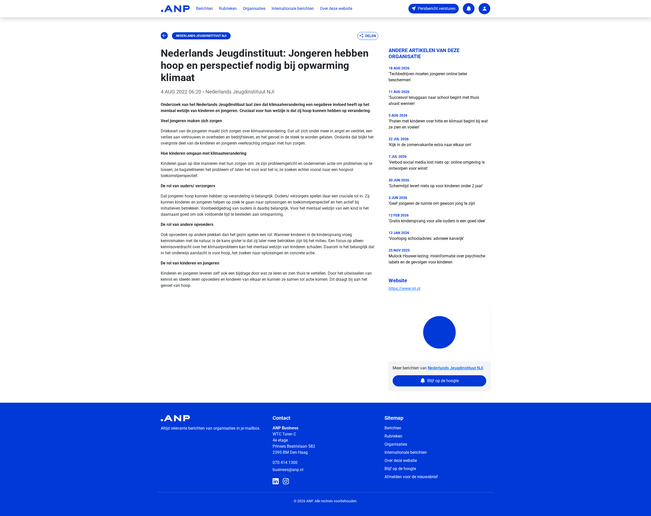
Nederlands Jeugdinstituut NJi (201, 36)
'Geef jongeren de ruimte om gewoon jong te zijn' (432, 203)
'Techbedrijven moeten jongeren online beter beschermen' (428, 76)
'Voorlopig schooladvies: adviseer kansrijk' (426, 238)
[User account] (484, 8)
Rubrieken (228, 8)
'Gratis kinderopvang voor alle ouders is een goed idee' (437, 220)
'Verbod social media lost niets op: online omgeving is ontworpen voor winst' (437, 165)
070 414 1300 (285, 462)
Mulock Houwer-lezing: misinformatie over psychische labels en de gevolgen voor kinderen (437, 259)
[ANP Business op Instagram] (286, 481)
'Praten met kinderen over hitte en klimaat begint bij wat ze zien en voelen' (438, 124)
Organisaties (254, 8)
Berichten (204, 8)
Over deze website (336, 8)
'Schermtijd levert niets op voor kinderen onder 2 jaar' (436, 185)
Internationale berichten (293, 8)
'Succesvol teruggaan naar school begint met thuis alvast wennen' (434, 100)
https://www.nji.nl (404, 288)
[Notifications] (469, 8)
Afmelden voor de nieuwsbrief (411, 476)
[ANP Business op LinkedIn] (276, 481)
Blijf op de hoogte (400, 468)
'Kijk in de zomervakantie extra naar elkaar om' (430, 144)
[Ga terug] (164, 35)
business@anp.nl (288, 469)
